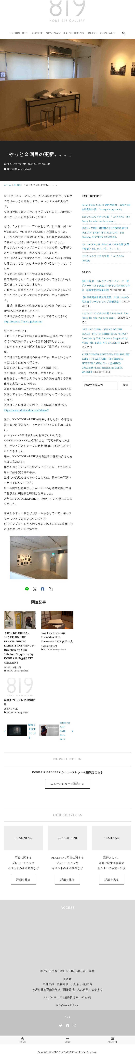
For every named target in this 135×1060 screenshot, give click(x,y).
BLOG (10, 169)
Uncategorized (23, 169)
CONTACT (112, 1042)
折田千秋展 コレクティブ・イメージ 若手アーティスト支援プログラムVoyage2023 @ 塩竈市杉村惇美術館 (106, 285)
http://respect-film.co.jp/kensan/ (23, 321)
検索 (125, 385)
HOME (23, 1042)
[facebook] (42, 589)
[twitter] (60, 1025)
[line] (27, 589)
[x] (35, 589)
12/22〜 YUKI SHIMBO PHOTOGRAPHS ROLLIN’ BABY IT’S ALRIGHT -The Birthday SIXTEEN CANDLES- (105, 232)
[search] (123, 33)
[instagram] (74, 1025)
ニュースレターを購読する (67, 783)
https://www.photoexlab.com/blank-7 (26, 410)
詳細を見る (23, 879)
